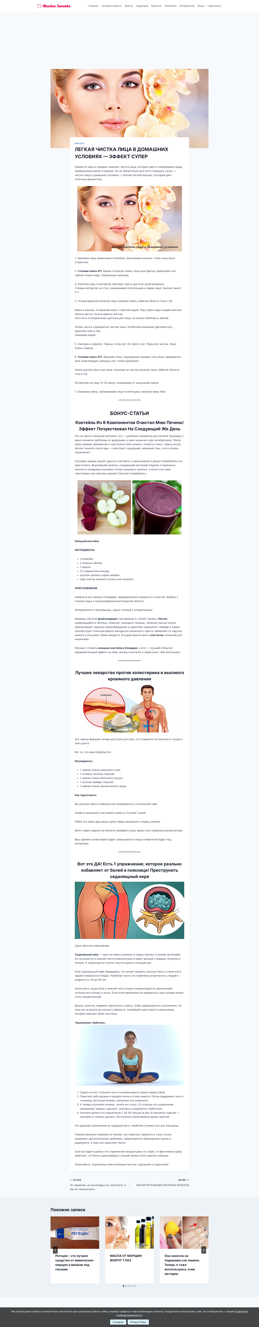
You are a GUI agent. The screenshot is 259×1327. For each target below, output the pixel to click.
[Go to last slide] (55, 1250)
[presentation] (75, 1232)
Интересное (187, 5)
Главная (93, 5)
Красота (156, 5)
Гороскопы (214, 5)
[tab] (123, 1286)
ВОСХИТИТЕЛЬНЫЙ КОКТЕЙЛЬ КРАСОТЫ (163, 1183)
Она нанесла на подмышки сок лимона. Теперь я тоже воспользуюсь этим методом (182, 1265)
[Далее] (203, 1250)
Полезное (171, 5)
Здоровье (142, 5)
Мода (201, 5)
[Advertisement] (129, 34)
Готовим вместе (111, 5)
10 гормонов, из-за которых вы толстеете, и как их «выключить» (98, 1185)
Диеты (129, 5)
